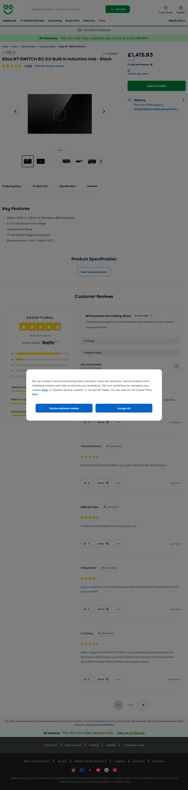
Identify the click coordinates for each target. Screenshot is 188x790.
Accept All (124, 408)
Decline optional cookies (64, 408)
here (45, 389)
